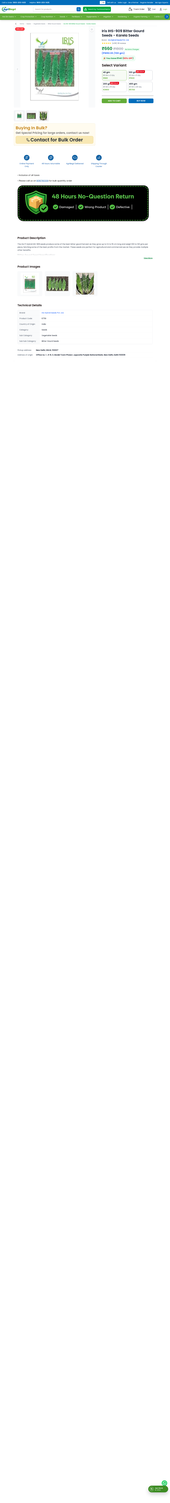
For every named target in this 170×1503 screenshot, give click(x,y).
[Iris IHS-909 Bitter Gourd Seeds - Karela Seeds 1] (19, 115)
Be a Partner (133, 2)
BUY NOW (141, 100)
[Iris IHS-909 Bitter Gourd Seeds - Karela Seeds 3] (43, 115)
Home (22, 24)
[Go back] (16, 24)
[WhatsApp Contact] (164, 1483)
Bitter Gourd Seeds (54, 24)
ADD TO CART (114, 100)
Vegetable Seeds (39, 24)
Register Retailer (146, 2)
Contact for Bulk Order (57, 140)
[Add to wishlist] (92, 29)
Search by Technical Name (99, 9)
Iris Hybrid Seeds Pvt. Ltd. (118, 40)
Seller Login (122, 2)
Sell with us (111, 2)
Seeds (28, 24)
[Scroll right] (166, 16)
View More (148, 258)
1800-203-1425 (19, 2)
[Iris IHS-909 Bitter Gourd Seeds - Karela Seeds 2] (31, 115)
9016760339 (42, 180)
